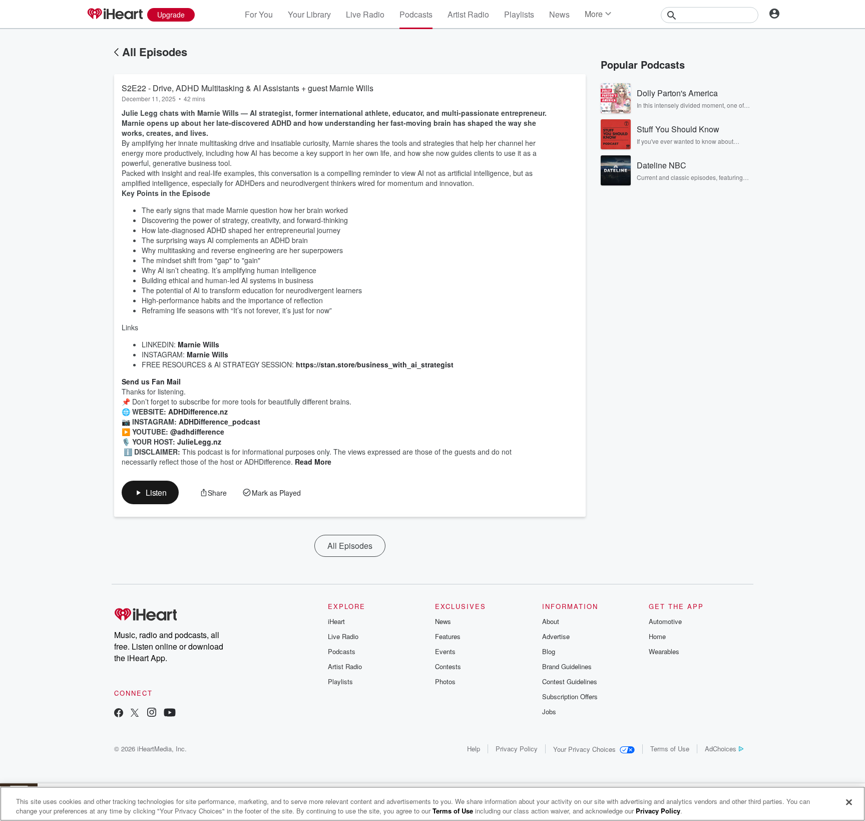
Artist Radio (468, 14)
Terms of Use (669, 748)
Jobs (549, 711)
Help (473, 748)
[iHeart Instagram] (151, 713)
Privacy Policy (517, 748)
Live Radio (365, 14)
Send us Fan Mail (151, 381)
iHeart (336, 621)
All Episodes (154, 52)
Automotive (665, 621)
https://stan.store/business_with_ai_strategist (375, 364)
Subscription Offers (570, 696)
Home (657, 636)
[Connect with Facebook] (118, 713)
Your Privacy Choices (584, 749)
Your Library (309, 14)
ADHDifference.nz (198, 411)
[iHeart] (115, 15)
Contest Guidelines (569, 681)
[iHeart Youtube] (170, 713)
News (559, 14)
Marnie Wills (198, 344)
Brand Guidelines (567, 666)
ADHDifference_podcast (219, 422)
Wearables (664, 651)
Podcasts (415, 14)
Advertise (556, 636)
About (550, 621)
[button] (150, 492)
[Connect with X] (135, 713)
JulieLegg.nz (199, 442)
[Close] (849, 802)
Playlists (519, 14)
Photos (445, 681)
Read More (313, 462)
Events (445, 651)
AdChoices (720, 748)
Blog (548, 651)
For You (259, 14)
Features (448, 636)
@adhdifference (197, 432)
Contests (448, 666)
